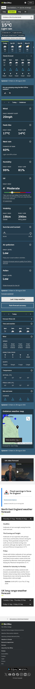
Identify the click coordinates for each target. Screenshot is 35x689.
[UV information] (30, 178)
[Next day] (9, 102)
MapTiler (21, 443)
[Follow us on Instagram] (21, 674)
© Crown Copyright (17, 678)
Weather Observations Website (9, 633)
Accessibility (4, 654)
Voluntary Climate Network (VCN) (10, 636)
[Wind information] (31, 337)
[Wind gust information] (30, 109)
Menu (30, 2)
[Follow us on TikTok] (17, 674)
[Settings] (25, 2)
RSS (2, 663)
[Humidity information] (30, 162)
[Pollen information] (30, 270)
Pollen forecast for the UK (11, 285)
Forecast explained (7, 294)
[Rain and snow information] (31, 391)
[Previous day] (4, 102)
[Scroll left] (27, 56)
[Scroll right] (31, 56)
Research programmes (7, 642)
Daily (4, 12)
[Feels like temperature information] (30, 125)
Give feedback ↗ (12, 7)
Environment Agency (10, 500)
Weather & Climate (6, 639)
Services (3, 645)
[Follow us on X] (6, 674)
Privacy (3, 661)
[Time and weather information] (31, 324)
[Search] (31, 17)
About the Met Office (7, 648)
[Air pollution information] (30, 245)
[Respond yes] (5, 93)
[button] (17, 427)
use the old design (25, 7)
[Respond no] (10, 93)
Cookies (3, 656)
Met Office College (6, 627)
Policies (3, 651)
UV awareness (7, 201)
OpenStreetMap (28, 443)
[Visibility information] (30, 208)
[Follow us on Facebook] (13, 674)
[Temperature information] (31, 370)
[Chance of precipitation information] (30, 142)
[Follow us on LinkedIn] (25, 674)
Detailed (12, 12)
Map (19, 12)
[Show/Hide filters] (31, 319)
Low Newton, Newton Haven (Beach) (13, 38)
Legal (2, 659)
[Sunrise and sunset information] (30, 227)
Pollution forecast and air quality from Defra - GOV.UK (17, 262)
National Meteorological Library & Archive (12, 630)
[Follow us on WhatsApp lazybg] (29, 674)
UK (25, 12)
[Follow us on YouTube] (9, 674)
